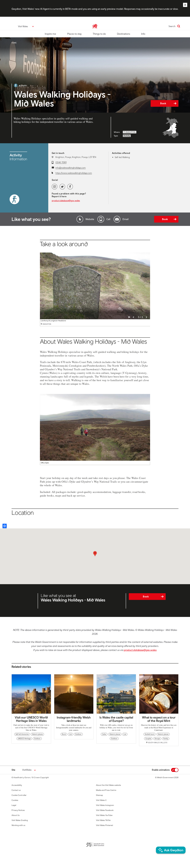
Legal (14, 805)
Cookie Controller (19, 795)
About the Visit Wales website (108, 785)
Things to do (99, 33)
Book (163, 103)
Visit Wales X (101, 800)
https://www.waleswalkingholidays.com (73, 173)
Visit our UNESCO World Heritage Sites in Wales (31, 719)
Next (146, 317)
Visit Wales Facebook (104, 810)
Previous (133, 317)
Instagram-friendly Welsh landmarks (74, 719)
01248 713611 (60, 162)
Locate (5, 526)
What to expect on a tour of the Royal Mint (159, 719)
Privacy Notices (18, 810)
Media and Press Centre (106, 790)
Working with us (18, 825)
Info (143, 33)
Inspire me (50, 33)
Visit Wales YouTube (104, 815)
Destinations (123, 33)
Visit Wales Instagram (105, 805)
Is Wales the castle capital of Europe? (116, 719)
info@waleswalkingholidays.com (70, 167)
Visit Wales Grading (20, 820)
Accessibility (17, 785)
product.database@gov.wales (66, 200)
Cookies (15, 800)
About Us (16, 815)
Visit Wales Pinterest (104, 825)
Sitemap (99, 795)
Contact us (16, 790)
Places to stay (74, 33)
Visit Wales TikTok (103, 820)
